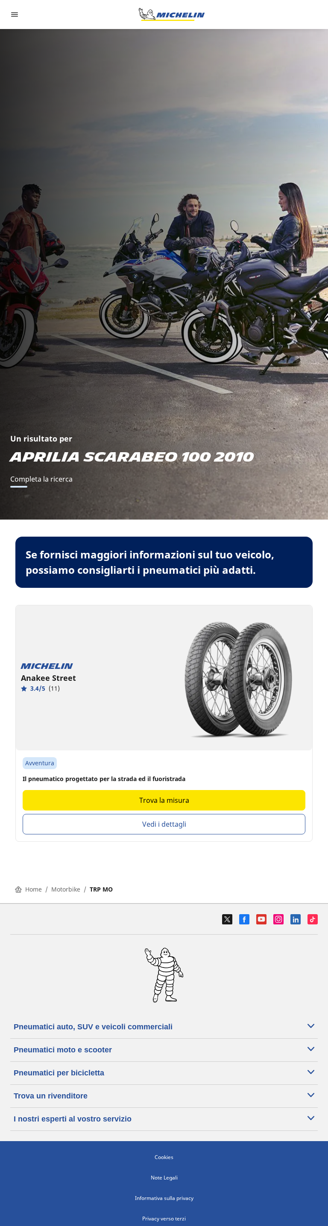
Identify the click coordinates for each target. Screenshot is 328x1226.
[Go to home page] (172, 14)
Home (33, 889)
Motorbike (65, 889)
